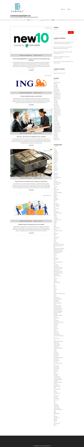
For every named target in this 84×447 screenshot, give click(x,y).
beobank (55, 198)
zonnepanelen (57, 423)
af (54, 172)
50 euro (55, 166)
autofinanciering (57, 182)
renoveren (56, 371)
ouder (55, 349)
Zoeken (56, 27)
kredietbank (56, 300)
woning (55, 416)
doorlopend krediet (58, 230)
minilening (56, 323)
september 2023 (57, 130)
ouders (55, 350)
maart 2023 (56, 138)
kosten (55, 296)
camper (55, 215)
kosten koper (56, 297)
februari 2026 (56, 90)
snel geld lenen (57, 376)
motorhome (56, 333)
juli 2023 (55, 132)
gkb (54, 247)
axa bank (56, 187)
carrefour (56, 218)
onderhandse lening (58, 341)
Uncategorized (57, 393)
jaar (54, 284)
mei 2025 (56, 102)
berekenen (56, 199)
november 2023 (57, 127)
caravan (55, 217)
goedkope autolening (58, 249)
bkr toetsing (56, 206)
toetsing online (57, 389)
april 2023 (56, 137)
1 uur (55, 148)
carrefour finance (57, 219)
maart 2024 (56, 122)
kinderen (56, 289)
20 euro (55, 155)
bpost (55, 214)
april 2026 (56, 87)
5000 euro (56, 169)
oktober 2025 (56, 96)
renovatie (56, 369)
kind (55, 288)
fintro (55, 240)
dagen (55, 226)
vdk (54, 401)
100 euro (56, 151)
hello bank (56, 258)
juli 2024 (55, 116)
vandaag (55, 397)
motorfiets (56, 331)
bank (55, 188)
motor (55, 330)
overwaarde (56, 354)
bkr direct (56, 203)
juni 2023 (56, 134)
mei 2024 (56, 119)
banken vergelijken (58, 192)
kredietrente (56, 301)
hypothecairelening (58, 273)
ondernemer (56, 342)
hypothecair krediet (58, 267)
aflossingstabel (57, 177)
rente (55, 372)
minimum (56, 324)
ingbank (55, 281)
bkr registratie (57, 204)
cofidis (55, 222)
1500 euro (56, 154)
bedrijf (55, 193)
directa (55, 229)
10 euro (55, 150)
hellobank (56, 259)
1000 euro (56, 152)
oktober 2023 (56, 128)
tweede (55, 391)
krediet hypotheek (58, 299)
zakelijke (55, 420)
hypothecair (56, 266)
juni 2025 (56, 101)
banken (55, 191)
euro (55, 236)
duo (54, 232)
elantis (55, 234)
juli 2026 (55, 83)
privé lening (56, 367)
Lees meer (31, 70)
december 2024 (57, 109)
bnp (54, 207)
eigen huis (56, 233)
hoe (54, 260)
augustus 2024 (57, 115)
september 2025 (57, 97)
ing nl (55, 279)
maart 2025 (56, 105)
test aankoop (56, 385)
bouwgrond (56, 211)
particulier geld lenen (58, 357)
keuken (55, 286)
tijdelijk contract (57, 386)
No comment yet (39, 55)
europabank (56, 237)
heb (54, 256)
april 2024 (56, 120)
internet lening (57, 282)
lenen (55, 304)
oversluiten (56, 353)
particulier (56, 356)
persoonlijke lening (58, 363)
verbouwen (56, 405)
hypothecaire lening (58, 271)
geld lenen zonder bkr (58, 245)
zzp (54, 425)
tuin (54, 390)
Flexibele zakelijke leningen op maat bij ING (31, 96)
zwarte (55, 424)
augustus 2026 (57, 82)
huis (55, 263)
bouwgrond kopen (58, 213)
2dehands (56, 161)
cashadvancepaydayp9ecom (26, 55)
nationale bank (57, 334)
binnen (55, 200)
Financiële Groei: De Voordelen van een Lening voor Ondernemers (31, 181)
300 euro (56, 163)
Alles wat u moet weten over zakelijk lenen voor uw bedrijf (31, 136)
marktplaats (56, 318)
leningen (55, 314)
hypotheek (56, 274)
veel (54, 402)
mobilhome (56, 329)
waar (55, 410)
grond (55, 255)
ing (54, 277)
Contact (69, 9)
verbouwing (56, 406)
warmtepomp (57, 413)
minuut (55, 327)
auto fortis (56, 181)
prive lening (56, 365)
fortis (55, 241)
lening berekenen (57, 307)
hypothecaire (56, 270)
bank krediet (56, 189)
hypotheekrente (57, 275)
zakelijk (55, 419)
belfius (55, 196)
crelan (55, 223)
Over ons (63, 9)
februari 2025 (56, 107)
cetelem (55, 221)
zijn (54, 421)
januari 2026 (56, 92)
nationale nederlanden (59, 335)
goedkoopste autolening (59, 248)
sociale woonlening (58, 379)
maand (55, 316)
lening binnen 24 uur (58, 308)
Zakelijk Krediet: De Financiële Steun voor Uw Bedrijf (31, 224)
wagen (55, 412)
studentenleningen (58, 382)
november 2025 (57, 94)
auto (55, 180)
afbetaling (56, 173)
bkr (54, 202)
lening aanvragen (57, 305)
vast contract (56, 398)
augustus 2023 (57, 131)
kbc (54, 285)
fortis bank (56, 243)
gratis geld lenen (57, 252)
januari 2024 (56, 124)
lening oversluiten (57, 312)
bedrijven (56, 195)
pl (54, 364)
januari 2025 (56, 108)
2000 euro (56, 158)
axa (54, 185)
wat (54, 415)
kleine (55, 292)
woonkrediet (56, 417)
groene (55, 253)
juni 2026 (56, 85)
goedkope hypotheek (58, 251)
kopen (55, 294)
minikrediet (56, 320)
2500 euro (56, 159)
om (54, 339)
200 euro (56, 157)
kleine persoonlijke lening (59, 293)
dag (54, 225)
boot (55, 210)
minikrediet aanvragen (58, 322)
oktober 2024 (56, 112)
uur (54, 394)
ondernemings (57, 345)
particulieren (56, 360)
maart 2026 (56, 89)
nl (54, 337)
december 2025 (57, 93)
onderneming (57, 344)
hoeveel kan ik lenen (58, 262)
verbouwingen (57, 408)
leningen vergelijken (58, 315)
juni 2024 (56, 117)
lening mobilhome (58, 309)
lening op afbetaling (58, 311)
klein (55, 290)
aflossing (56, 176)
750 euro (56, 170)
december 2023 (57, 126)
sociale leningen (57, 378)
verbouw (55, 404)
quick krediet (56, 368)
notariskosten (57, 338)
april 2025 (56, 104)
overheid (56, 352)
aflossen (55, 174)
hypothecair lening (58, 268)
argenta (55, 178)
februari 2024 (56, 123)
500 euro (56, 167)
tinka (55, 387)
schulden (56, 375)
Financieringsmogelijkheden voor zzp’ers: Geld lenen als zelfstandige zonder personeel (31, 59)
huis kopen (56, 264)
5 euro (55, 165)
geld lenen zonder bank (59, 244)
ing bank (55, 278)
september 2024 (57, 113)
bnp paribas (56, 208)
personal (56, 361)
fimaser (55, 238)
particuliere (56, 359)
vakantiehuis (56, 395)
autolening (56, 184)
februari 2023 (56, 139)
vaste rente (56, 400)
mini (55, 319)
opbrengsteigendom (58, 348)
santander (56, 374)
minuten (55, 326)
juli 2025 (55, 100)
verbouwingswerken (58, 409)
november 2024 (57, 111)
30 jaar (55, 162)
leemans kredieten (58, 303)
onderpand (56, 346)
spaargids (56, 380)
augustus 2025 (57, 98)
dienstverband (57, 228)
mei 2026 (56, 86)
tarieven (55, 383)
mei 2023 (56, 135)
